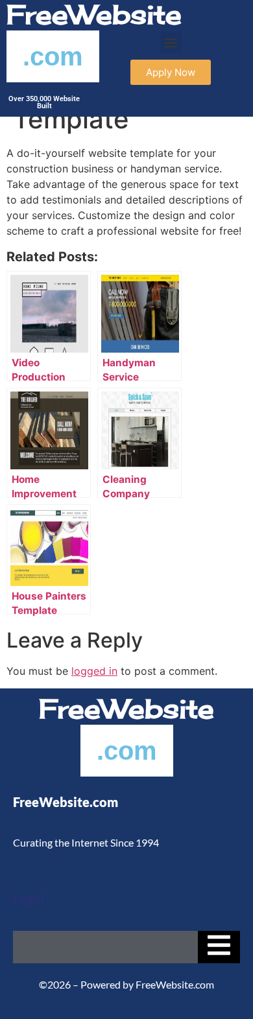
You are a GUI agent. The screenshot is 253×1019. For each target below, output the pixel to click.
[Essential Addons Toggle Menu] (219, 947)
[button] (171, 42)
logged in (94, 670)
